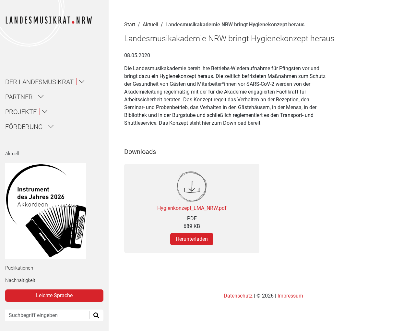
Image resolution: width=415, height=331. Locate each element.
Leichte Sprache (54, 295)
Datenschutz (239, 296)
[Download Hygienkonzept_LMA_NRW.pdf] (192, 186)
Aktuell (12, 154)
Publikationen (19, 268)
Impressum (290, 296)
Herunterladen (192, 239)
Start (129, 24)
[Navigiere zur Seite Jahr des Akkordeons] (51, 211)
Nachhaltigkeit (20, 280)
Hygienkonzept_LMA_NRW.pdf (192, 208)
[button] (57, 82)
